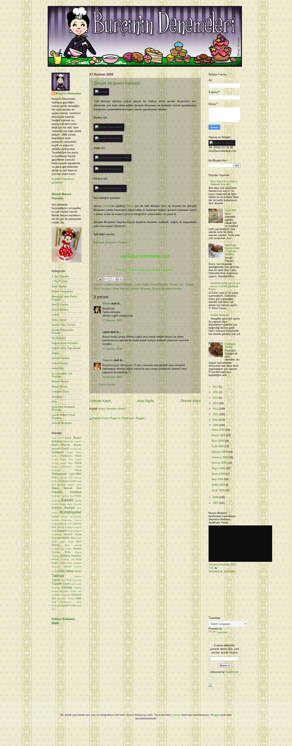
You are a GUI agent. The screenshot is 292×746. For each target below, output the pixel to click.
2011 (216, 414)
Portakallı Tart (67, 559)
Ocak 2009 (218, 490)
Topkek (56, 579)
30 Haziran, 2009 (112, 377)
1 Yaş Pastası (60, 281)
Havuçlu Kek (66, 478)
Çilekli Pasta (69, 605)
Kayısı (78, 496)
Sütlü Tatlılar (66, 571)
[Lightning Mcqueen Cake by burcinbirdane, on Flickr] (112, 157)
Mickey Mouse (60, 381)
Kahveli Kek (73, 488)
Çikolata (67, 587)
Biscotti (65, 444)
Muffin (66, 537)
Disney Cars (177, 284)
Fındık (78, 456)
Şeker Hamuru (120, 288)
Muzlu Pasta (66, 542)
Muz (73, 538)
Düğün (55, 353)
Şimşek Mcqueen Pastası (111, 242)
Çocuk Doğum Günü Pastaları (151, 284)
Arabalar (109, 284)
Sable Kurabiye (74, 563)
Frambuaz (66, 456)
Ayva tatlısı (57, 438)
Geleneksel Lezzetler (66, 473)
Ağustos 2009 (220, 451)
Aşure (68, 438)
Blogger (215, 714)
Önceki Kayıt (190, 401)
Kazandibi (56, 501)
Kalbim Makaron (220, 315)
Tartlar (78, 571)
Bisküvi (77, 445)
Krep (79, 508)
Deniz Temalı (59, 319)
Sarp (130, 205)
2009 (216, 425)
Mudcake (57, 538)
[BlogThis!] (110, 279)
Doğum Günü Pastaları (65, 343)
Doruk (106, 205)
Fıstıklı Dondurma (61, 467)
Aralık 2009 (218, 429)
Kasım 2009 (219, 435)
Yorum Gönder (107, 384)
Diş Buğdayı (59, 337)
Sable (62, 563)
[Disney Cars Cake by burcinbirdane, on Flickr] (108, 138)
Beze (55, 444)
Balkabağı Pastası (73, 441)
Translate (222, 632)
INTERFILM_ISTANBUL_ (223, 571)
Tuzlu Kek (77, 580)
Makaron (62, 530)
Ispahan (61, 484)
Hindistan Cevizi (67, 481)
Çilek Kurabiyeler (61, 602)
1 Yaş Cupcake (60, 276)
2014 (216, 397)
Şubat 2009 (218, 484)
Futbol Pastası (60, 363)
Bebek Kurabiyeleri (62, 291)
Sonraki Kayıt (100, 401)
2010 (216, 419)
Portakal (65, 555)
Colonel (176, 714)
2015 (216, 392)
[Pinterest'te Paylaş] (121, 279)
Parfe (68, 549)
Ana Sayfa (145, 401)
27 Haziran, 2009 (112, 320)
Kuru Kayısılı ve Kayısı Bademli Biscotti (224, 183)
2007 (216, 502)
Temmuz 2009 (220, 457)
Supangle (56, 567)
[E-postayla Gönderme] (99, 279)
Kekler (67, 500)
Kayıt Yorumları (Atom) (112, 408)
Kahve (55, 488)
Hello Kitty (58, 368)
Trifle (63, 580)
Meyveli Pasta (72, 534)
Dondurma (57, 452)
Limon (55, 516)
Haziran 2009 (219, 462)
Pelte (68, 552)
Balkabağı (57, 441)
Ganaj (78, 470)
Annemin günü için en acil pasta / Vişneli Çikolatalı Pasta (224, 286)
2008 (216, 497)
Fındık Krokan (59, 459)
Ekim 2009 (218, 440)
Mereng (71, 531)
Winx (54, 401)
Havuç (55, 477)
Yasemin (107, 360)
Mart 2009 (218, 479)
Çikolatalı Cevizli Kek (70, 591)
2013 (216, 403)
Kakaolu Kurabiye (66, 492)
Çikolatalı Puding (65, 598)
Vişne (66, 583)
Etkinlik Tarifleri (60, 358)
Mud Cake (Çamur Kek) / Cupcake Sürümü (232, 250)
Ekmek (70, 452)
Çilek (78, 598)
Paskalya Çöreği (230, 345)
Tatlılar (58, 575)
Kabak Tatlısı (74, 485)
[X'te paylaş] (114, 279)
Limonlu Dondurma (61, 520)
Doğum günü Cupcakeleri (66, 348)
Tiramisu (77, 576)
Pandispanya (58, 549)
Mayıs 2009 (219, 468)
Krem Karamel (74, 504)
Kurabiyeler (70, 512)
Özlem (106, 303)
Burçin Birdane (123, 284)
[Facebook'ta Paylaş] (117, 279)
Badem (77, 437)
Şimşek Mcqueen (141, 288)
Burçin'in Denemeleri (68, 93)
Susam (67, 566)
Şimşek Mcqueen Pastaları (117, 83)
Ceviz (65, 448)
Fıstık (78, 462)
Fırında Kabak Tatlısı (62, 463)
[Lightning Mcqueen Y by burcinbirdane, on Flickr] (110, 188)
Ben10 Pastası (60, 304)
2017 (216, 386)
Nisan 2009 (218, 473)
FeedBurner (232, 671)
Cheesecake (75, 449)
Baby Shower (59, 286)
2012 (216, 408)
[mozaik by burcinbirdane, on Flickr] (101, 91)
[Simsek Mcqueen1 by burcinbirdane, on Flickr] (108, 169)
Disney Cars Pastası (63, 324)
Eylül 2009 (218, 446)
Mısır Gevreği (73, 545)
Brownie (56, 449)
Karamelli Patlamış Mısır (63, 496)
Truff (68, 580)
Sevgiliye (57, 396)
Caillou (55, 314)
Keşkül (63, 504)
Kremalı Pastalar (63, 507)
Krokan (55, 513)
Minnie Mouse (60, 386)
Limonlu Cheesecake (71, 516)
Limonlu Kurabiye (65, 527)
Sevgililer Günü (60, 391)
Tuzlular (57, 583)
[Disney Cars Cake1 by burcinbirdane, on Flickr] (109, 127)
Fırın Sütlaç (75, 459)
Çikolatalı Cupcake (61, 595)
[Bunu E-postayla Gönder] (106, 279)
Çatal (72, 584)
